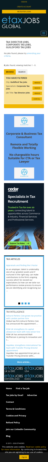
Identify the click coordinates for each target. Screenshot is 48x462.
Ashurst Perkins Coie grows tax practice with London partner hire (23, 317)
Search (21, 72)
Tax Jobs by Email (14, 395)
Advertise (32, 395)
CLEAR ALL (37, 99)
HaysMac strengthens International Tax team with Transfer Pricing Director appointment (23, 348)
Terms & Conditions (15, 408)
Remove (37, 83)
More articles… (24, 362)
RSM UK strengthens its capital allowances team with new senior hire (23, 330)
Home (9, 388)
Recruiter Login (24, 11)
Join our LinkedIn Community (21, 429)
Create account (24, 7)
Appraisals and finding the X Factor (22, 265)
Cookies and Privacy (16, 415)
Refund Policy (13, 422)
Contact (10, 402)
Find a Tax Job (23, 388)
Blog (8, 436)
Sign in (24, 2)
